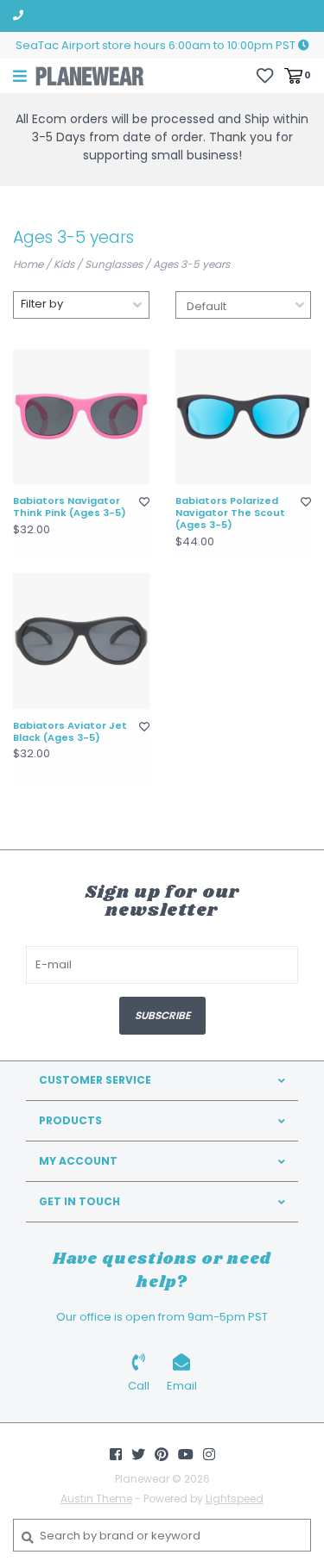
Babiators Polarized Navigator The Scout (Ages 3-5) (230, 513)
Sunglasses (114, 264)
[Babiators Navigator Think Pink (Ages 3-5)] (81, 417)
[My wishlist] (265, 74)
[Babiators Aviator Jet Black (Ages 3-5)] (81, 641)
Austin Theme (96, 1498)
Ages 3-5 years (191, 264)
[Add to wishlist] (144, 501)
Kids (64, 264)
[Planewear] (89, 75)
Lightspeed (235, 1498)
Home (28, 264)
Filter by (42, 303)
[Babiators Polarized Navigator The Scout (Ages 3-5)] (243, 417)
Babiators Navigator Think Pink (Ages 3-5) (69, 507)
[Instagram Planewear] (209, 1454)
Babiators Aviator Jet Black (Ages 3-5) (70, 732)
